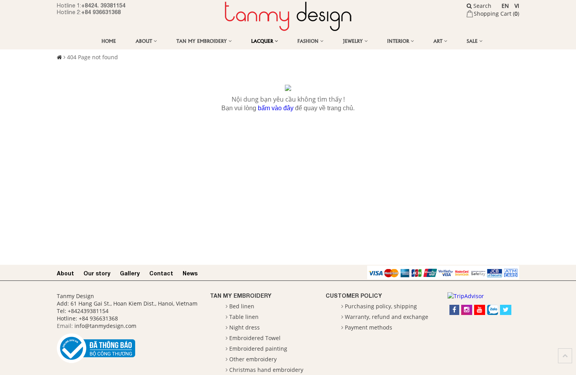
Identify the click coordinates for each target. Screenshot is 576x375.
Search (481, 5)
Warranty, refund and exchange (386, 316)
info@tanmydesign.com (105, 325)
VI (516, 5)
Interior (399, 41)
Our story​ (96, 273)
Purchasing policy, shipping (381, 306)
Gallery (130, 273)
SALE (473, 41)
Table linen (244, 316)
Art (438, 41)
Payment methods (368, 327)
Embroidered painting (258, 348)
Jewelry (353, 41)
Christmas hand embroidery (266, 369)
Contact (161, 273)
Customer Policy (354, 295)
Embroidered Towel (255, 338)
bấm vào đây (275, 108)
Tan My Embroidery (202, 41)
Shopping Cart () (496, 13)
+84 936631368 (101, 12)
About (145, 41)
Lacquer (263, 41)
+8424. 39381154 (103, 5)
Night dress (244, 327)
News (190, 273)
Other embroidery (253, 359)
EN (505, 5)
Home (108, 41)
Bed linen (241, 306)
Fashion (308, 41)
